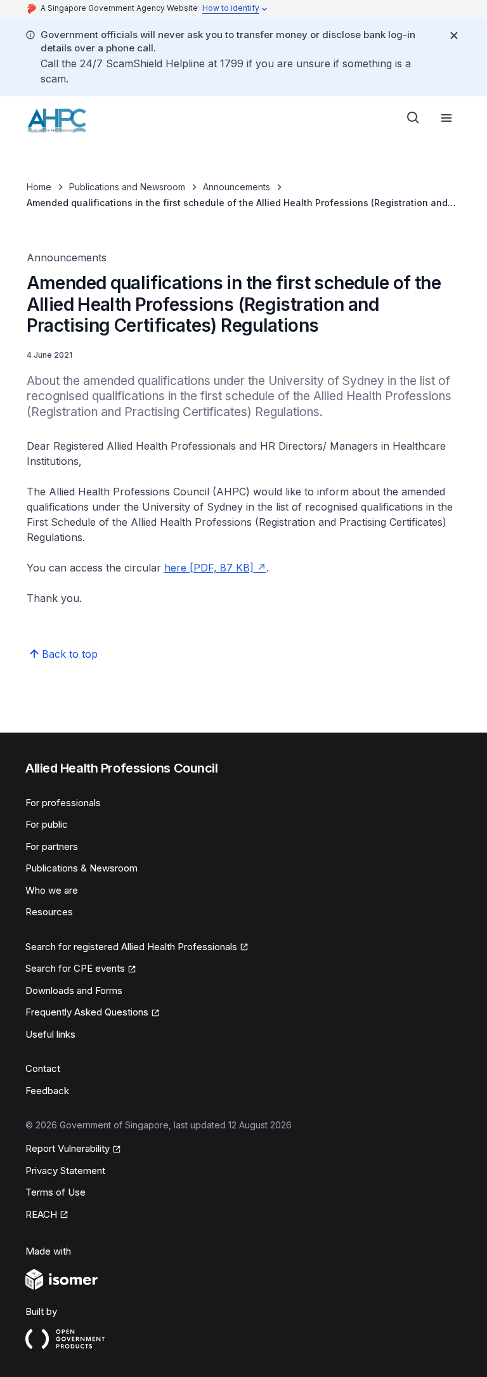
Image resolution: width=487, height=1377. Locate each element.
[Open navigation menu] (446, 118)
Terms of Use (55, 1192)
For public (46, 824)
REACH (41, 1214)
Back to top (70, 654)
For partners (51, 846)
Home (39, 186)
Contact (42, 1068)
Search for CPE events (75, 968)
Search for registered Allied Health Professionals (131, 947)
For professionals (63, 803)
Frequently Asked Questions (86, 1012)
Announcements (236, 186)
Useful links (50, 1034)
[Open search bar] (413, 118)
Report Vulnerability (67, 1148)
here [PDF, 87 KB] (209, 567)
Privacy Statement (65, 1171)
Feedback (47, 1091)
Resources (49, 912)
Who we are (51, 890)
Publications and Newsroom (127, 186)
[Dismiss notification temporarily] (454, 35)
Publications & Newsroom (81, 868)
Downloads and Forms (73, 990)
